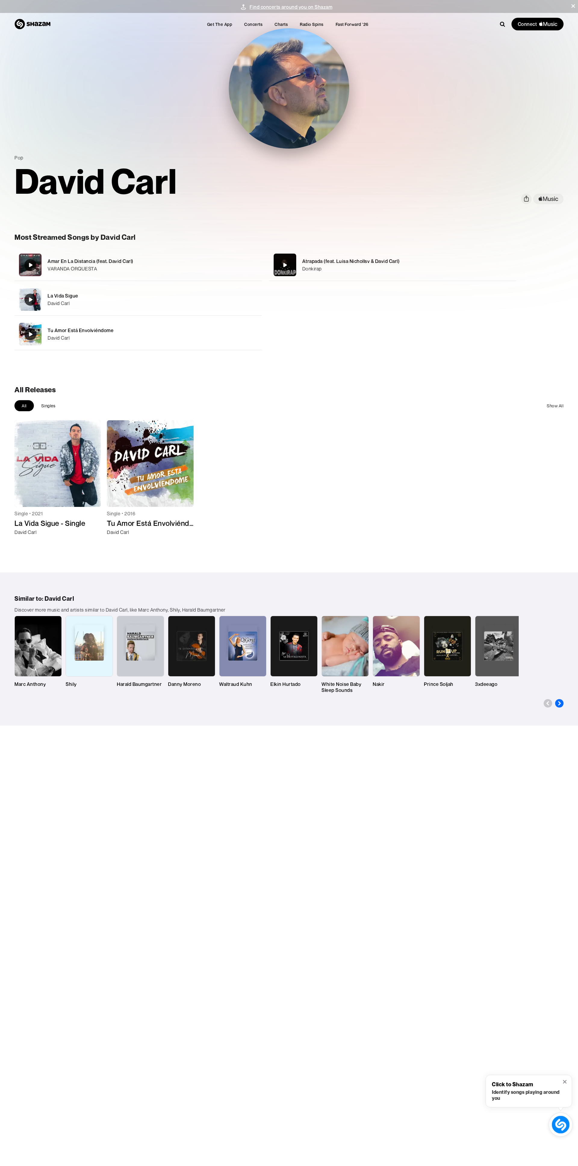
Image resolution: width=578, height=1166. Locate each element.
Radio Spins (312, 24)
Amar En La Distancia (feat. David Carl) (90, 261)
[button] (573, 6)
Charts (281, 24)
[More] (228, 265)
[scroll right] (559, 703)
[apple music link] (548, 199)
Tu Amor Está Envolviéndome (80, 330)
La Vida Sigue (63, 296)
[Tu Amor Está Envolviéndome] (138, 334)
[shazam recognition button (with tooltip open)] (560, 1124)
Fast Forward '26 (352, 24)
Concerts (253, 24)
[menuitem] (219, 24)
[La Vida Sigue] (138, 299)
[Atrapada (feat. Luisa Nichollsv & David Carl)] (392, 265)
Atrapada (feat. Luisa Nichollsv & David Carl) (351, 261)
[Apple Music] (25, 543)
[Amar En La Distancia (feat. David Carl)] (138, 265)
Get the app (219, 24)
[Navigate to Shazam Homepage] (32, 24)
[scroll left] (548, 703)
